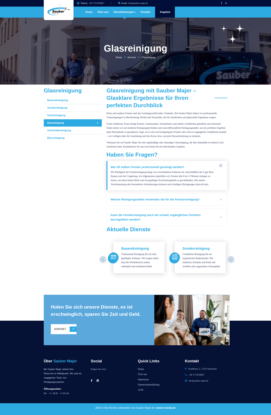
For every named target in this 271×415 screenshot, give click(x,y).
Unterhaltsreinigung (59, 130)
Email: (125, 3)
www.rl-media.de (166, 408)
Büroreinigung (56, 138)
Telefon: (84, 3)
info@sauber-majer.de (138, 3)
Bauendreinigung (57, 100)
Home (119, 57)
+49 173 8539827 (96, 3)
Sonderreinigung (57, 107)
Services (132, 57)
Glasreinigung (55, 123)
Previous (102, 259)
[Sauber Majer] (56, 10)
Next (230, 259)
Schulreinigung (56, 115)
